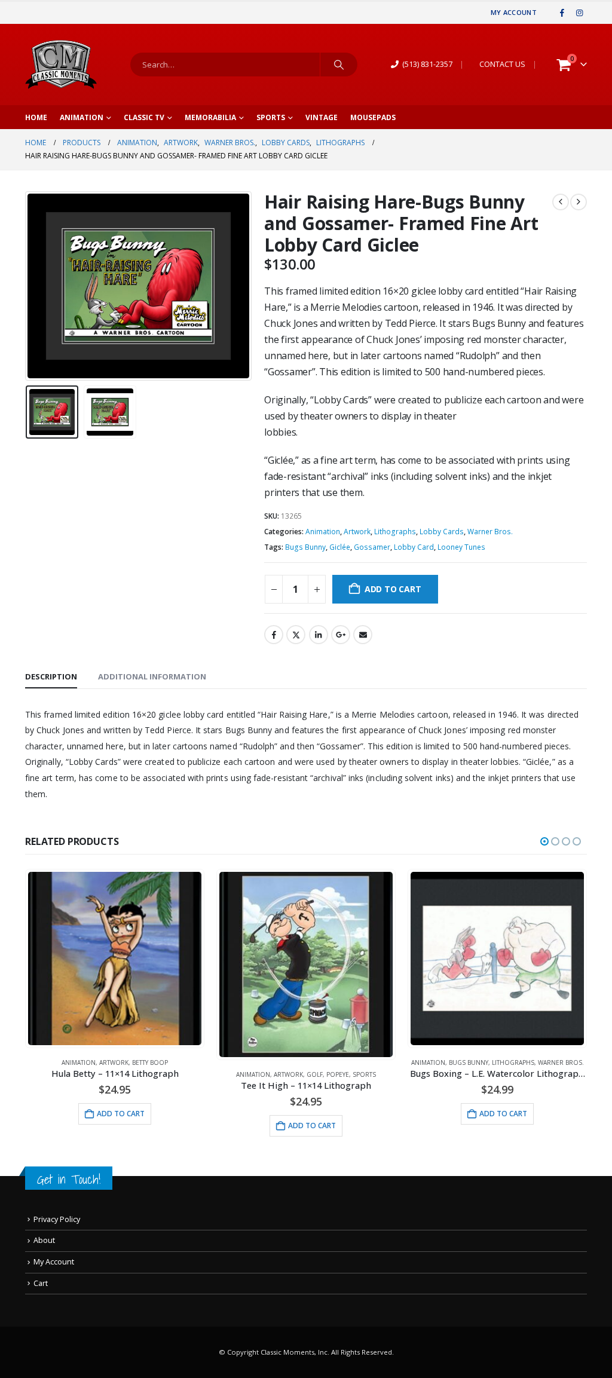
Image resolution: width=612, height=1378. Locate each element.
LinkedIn (318, 634)
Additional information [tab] (152, 676)
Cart (40, 1283)
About (44, 1240)
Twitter (295, 634)
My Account (514, 12)
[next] (578, 202)
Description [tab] (51, 676)
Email (362, 634)
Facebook (273, 634)
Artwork (357, 531)
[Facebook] (562, 12)
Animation (81, 117)
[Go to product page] (114, 958)
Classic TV (144, 117)
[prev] (560, 202)
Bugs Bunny (305, 547)
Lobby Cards (442, 531)
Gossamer (372, 547)
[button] (28, 286)
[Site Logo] (61, 64)
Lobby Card (414, 547)
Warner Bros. (490, 531)
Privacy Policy (56, 1219)
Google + (340, 634)
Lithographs (395, 531)
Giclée (339, 547)
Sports (270, 117)
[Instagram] (579, 12)
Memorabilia (210, 117)
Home (36, 117)
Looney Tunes (461, 547)
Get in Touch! (68, 1179)
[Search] (338, 64)
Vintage (321, 117)
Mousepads (373, 117)
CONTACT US (502, 64)
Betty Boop (150, 1062)
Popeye (337, 1074)
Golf (315, 1074)
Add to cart (393, 589)
